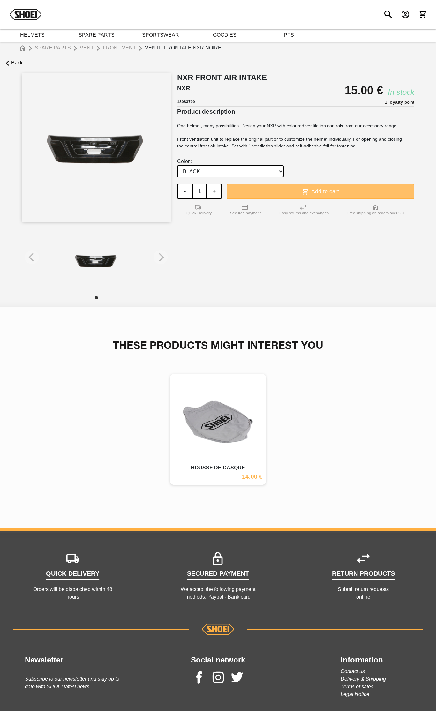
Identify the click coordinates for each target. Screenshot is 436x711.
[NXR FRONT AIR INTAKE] (96, 260)
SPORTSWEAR (160, 35)
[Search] (388, 14)
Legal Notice (355, 694)
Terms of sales (357, 686)
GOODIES (225, 35)
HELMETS (32, 35)
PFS (289, 35)
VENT (87, 47)
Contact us (353, 671)
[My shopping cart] (422, 14)
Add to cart (324, 191)
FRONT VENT (119, 47)
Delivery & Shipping (363, 679)
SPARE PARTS (97, 35)
